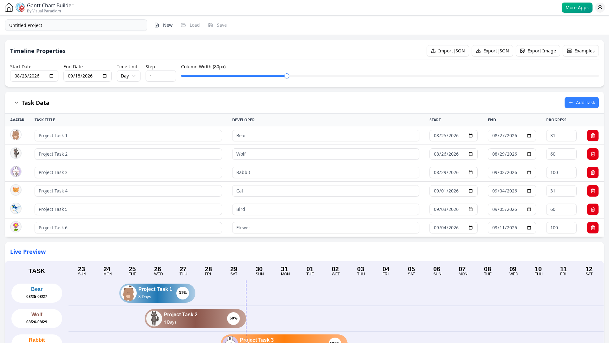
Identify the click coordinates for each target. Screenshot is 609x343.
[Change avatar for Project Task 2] (16, 153)
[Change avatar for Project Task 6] (16, 226)
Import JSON (451, 51)
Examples (584, 51)
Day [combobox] (125, 76)
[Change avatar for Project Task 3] (16, 171)
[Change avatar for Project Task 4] (16, 190)
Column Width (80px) (203, 66)
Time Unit (127, 66)
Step (150, 66)
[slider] (286, 75)
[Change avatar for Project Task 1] (16, 134)
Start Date (20, 66)
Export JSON (496, 51)
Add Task (585, 102)
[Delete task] (593, 135)
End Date (73, 66)
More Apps (577, 7)
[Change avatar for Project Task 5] (16, 208)
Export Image (541, 51)
